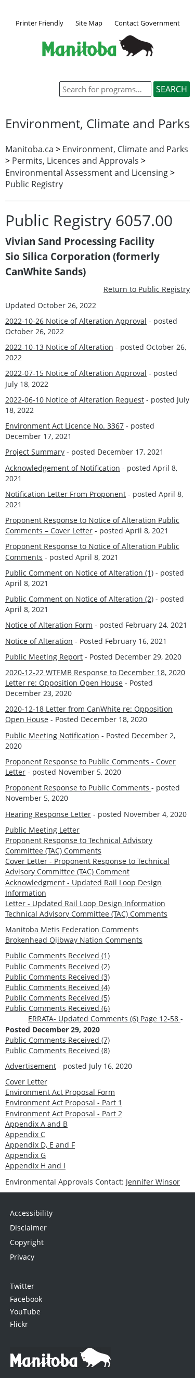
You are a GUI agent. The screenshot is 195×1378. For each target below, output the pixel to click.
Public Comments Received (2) (57, 966)
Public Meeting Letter (42, 830)
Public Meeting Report (44, 657)
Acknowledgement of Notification (62, 468)
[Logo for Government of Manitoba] (97, 53)
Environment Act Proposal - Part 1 (63, 1102)
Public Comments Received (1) (57, 955)
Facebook (26, 1299)
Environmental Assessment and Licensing (86, 172)
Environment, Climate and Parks (125, 149)
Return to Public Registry (146, 289)
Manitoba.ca (29, 149)
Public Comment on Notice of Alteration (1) (79, 573)
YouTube (25, 1311)
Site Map (88, 23)
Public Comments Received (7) (57, 1040)
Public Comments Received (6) (57, 1008)
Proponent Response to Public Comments (78, 787)
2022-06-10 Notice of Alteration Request (74, 400)
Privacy (22, 1257)
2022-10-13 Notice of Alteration (59, 347)
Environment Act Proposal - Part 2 (63, 1113)
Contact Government (147, 23)
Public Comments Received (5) (57, 998)
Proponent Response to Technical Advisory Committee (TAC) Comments (78, 845)
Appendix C (25, 1134)
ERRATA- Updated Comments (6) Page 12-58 (104, 1018)
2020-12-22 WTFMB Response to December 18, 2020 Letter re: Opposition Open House (95, 677)
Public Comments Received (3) (57, 977)
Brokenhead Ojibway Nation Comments (73, 940)
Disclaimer (28, 1228)
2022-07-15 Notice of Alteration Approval (76, 373)
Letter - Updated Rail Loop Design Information (85, 903)
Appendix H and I (35, 1165)
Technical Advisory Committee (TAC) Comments (86, 914)
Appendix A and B (36, 1124)
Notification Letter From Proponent (65, 494)
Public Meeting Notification (52, 735)
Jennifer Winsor (153, 1182)
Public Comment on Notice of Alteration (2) (79, 599)
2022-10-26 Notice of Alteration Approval (76, 321)
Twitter (22, 1286)
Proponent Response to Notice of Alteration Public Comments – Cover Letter (92, 525)
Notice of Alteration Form (49, 625)
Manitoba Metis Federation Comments (72, 929)
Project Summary (34, 452)
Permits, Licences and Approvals (75, 160)
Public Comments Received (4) (57, 987)
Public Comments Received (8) (57, 1050)
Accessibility (31, 1213)
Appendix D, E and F (40, 1145)
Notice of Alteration (39, 641)
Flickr (19, 1324)
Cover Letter (26, 1082)
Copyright (27, 1242)
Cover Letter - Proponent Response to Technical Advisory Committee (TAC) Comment (87, 866)
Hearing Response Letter (48, 814)
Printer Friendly (39, 23)
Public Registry (34, 184)
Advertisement (30, 1066)
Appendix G (25, 1155)
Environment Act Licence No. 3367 (64, 426)
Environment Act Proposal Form (60, 1092)
